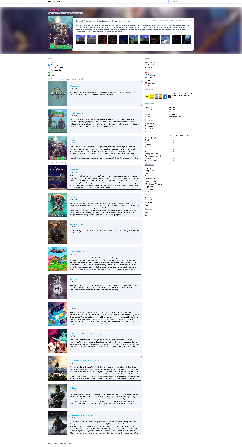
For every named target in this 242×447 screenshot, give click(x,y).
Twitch (150, 78)
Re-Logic (172, 107)
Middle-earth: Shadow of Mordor (83, 415)
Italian (147, 147)
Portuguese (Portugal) (153, 156)
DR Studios (173, 114)
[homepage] (49, 1)
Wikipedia (150, 65)
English (147, 140)
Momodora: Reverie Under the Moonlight (86, 333)
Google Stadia (150, 171)
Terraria (73, 140)
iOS (146, 205)
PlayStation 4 (149, 189)
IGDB (149, 86)
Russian (148, 158)
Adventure (122, 21)
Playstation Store (57, 70)
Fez (71, 306)
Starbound (74, 170)
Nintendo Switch (151, 181)
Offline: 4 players (157, 21)
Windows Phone (151, 197)
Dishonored (74, 388)
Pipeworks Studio (175, 116)
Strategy (115, 21)
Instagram (151, 83)
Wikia (149, 67)
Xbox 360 (148, 200)
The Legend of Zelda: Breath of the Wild (85, 361)
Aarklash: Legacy (76, 224)
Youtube (150, 73)
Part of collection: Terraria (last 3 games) (65, 79)
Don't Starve (75, 279)
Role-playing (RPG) (95, 21)
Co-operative (149, 128)
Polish (147, 151)
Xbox (53, 72)
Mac (146, 176)
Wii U (147, 195)
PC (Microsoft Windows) (153, 184)
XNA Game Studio (151, 213)
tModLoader (74, 86)
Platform (84, 21)
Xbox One (148, 202)
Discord (150, 70)
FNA (146, 215)
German (148, 145)
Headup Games (174, 112)
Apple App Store (57, 65)
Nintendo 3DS (150, 179)
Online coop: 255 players (183, 21)
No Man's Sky (75, 197)
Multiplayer (149, 126)
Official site (151, 62)
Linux (147, 173)
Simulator (106, 21)
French (147, 142)
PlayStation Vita (150, 192)
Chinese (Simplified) (152, 138)
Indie (129, 21)
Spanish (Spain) (150, 160)
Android (148, 168)
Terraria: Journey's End (79, 113)
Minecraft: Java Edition (79, 251)
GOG (53, 62)
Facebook (151, 75)
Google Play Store (57, 67)
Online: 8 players (169, 21)
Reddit (149, 80)
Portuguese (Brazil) (152, 154)
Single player (149, 124)
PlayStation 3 (149, 187)
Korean (147, 149)
